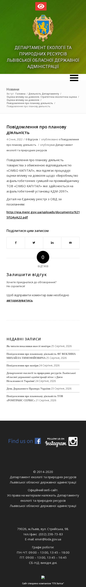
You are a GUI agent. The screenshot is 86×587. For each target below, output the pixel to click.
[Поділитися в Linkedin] (52, 243)
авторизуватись (19, 300)
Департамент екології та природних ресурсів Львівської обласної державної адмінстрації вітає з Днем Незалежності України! (41, 377)
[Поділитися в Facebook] (16, 243)
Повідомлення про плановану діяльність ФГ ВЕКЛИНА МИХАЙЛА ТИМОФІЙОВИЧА (41, 356)
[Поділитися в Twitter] (34, 243)
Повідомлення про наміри (22, 365)
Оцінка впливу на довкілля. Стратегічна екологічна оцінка (42, 96)
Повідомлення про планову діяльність (30, 103)
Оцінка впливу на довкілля (23, 99)
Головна (20, 93)
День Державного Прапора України (28, 388)
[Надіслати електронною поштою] (70, 243)
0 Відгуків (32, 139)
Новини (12, 89)
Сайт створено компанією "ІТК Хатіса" (43, 583)
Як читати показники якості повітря (28, 346)
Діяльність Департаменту (43, 93)
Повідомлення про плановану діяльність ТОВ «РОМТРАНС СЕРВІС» (34, 398)
